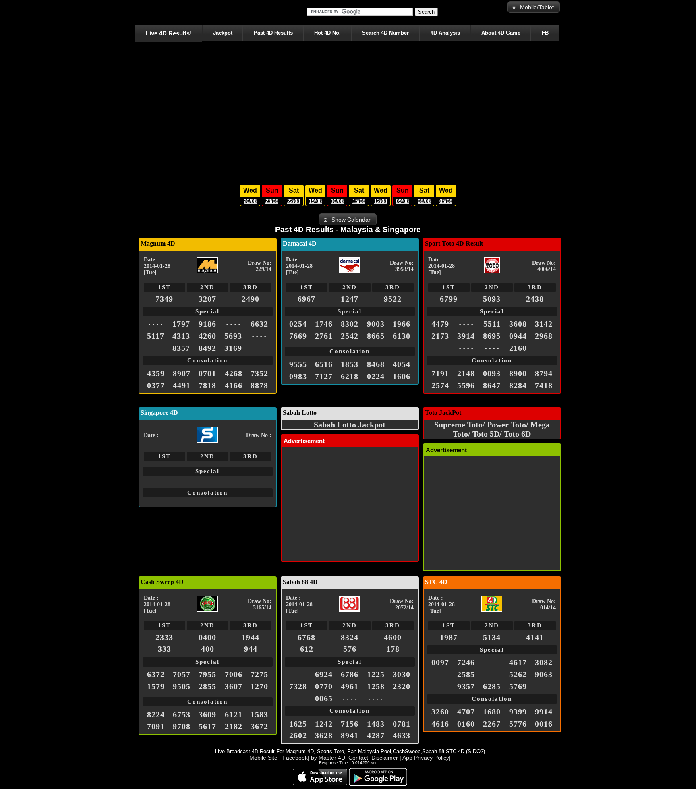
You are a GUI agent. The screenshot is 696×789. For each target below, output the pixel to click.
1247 (349, 298)
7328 (298, 686)
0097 (440, 662)
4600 (393, 637)
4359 (156, 373)
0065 (324, 698)
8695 (492, 335)
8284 (518, 385)
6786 (349, 674)
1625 (298, 723)
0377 (156, 385)
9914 (544, 711)
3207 (207, 298)
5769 (518, 686)
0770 (324, 686)
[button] (534, 7)
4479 (440, 323)
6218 (349, 376)
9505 (182, 686)
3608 (518, 323)
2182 (233, 726)
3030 (401, 674)
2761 (324, 335)
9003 (376, 323)
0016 (544, 723)
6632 (259, 323)
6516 (324, 364)
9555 (298, 364)
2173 (440, 335)
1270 (259, 686)
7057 (182, 674)
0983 (298, 376)
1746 (324, 323)
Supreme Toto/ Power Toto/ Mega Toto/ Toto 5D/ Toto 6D (492, 429)
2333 (164, 637)
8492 (207, 348)
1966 (401, 323)
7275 (259, 674)
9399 (518, 711)
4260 (207, 335)
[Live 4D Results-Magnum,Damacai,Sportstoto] (136, 12)
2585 (466, 674)
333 (164, 648)
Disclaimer (384, 757)
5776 (518, 723)
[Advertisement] (348, 111)
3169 (233, 348)
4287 (376, 735)
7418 (544, 385)
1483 (376, 723)
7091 (156, 726)
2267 (492, 723)
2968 (544, 335)
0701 (207, 373)
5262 (518, 674)
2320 (401, 686)
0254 (298, 323)
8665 (376, 335)
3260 (440, 711)
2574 (440, 385)
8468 (376, 364)
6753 (182, 714)
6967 (306, 298)
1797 (181, 323)
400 (207, 648)
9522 (393, 298)
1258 (376, 686)
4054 (401, 364)
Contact (358, 757)
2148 (466, 373)
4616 (440, 723)
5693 (233, 335)
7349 (164, 298)
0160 (466, 723)
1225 (376, 674)
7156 (349, 723)
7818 (207, 385)
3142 (544, 323)
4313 (181, 335)
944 (250, 648)
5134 (492, 637)
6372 (156, 674)
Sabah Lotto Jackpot (349, 424)
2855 (207, 686)
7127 (324, 376)
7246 (466, 662)
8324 (349, 637)
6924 (324, 674)
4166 (233, 385)
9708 (182, 726)
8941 (349, 735)
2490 (250, 298)
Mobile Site (264, 757)
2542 (349, 335)
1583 (259, 714)
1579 (156, 686)
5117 (155, 335)
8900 (518, 373)
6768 (306, 637)
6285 (492, 686)
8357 (181, 348)
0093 (492, 373)
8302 (349, 323)
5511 (492, 323)
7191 (440, 373)
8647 (492, 385)
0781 (401, 723)
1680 (492, 711)
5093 (492, 298)
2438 (535, 298)
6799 (449, 298)
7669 (298, 335)
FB (545, 33)
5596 (466, 385)
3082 (544, 662)
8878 (259, 385)
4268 (233, 373)
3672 (259, 726)
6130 (401, 335)
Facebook (295, 757)
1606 (401, 376)
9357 (466, 686)
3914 (466, 335)
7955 (207, 674)
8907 (182, 373)
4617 (518, 662)
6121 (233, 714)
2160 (518, 348)
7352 (259, 373)
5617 (207, 726)
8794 (544, 373)
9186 (207, 323)
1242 (324, 723)
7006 (233, 674)
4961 (349, 686)
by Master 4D (328, 757)
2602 (298, 735)
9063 (544, 674)
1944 (250, 637)
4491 (182, 385)
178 (393, 648)
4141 (535, 637)
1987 (449, 637)
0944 (518, 335)
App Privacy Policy (425, 757)
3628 (324, 735)
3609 (207, 714)
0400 (207, 637)
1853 (349, 364)
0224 (376, 376)
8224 (156, 714)
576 (349, 648)
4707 (466, 711)
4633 (401, 735)
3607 (233, 686)
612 (306, 648)
